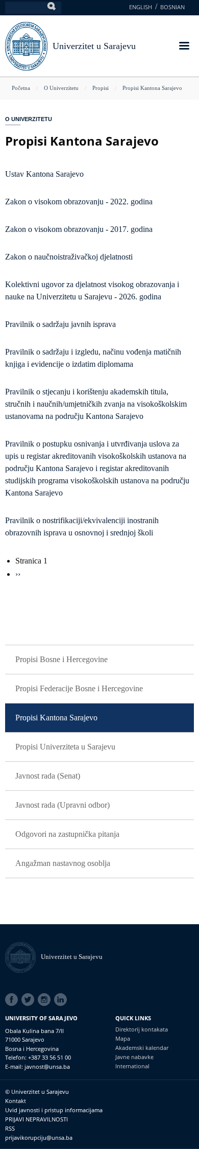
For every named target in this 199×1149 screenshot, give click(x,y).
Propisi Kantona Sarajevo (152, 88)
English (140, 7)
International (132, 1066)
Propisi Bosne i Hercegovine (61, 659)
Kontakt (15, 1101)
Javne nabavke (134, 1057)
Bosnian (172, 7)
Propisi (100, 88)
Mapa (122, 1038)
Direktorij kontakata (141, 1029)
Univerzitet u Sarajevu (94, 46)
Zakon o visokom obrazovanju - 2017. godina (79, 229)
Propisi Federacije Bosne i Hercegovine (79, 688)
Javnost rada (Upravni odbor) (62, 805)
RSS (10, 1128)
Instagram (46, 999)
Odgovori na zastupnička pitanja (67, 834)
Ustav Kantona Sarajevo (44, 174)
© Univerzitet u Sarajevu (37, 1091)
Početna (21, 88)
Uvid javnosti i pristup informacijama (54, 1110)
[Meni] (183, 47)
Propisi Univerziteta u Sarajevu (65, 746)
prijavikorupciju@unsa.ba (38, 1137)
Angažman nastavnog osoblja (62, 863)
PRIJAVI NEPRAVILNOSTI (36, 1119)
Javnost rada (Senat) (47, 775)
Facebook (13, 999)
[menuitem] (99, 659)
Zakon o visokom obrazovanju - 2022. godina (79, 201)
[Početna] (23, 956)
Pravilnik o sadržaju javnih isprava (60, 324)
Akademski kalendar (141, 1047)
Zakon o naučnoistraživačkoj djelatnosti (69, 256)
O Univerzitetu (61, 88)
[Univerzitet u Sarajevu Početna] (26, 45)
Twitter (29, 999)
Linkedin (62, 999)
